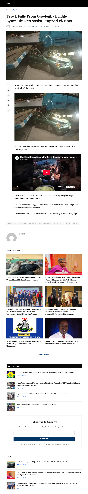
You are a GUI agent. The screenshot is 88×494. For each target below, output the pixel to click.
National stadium (20, 223)
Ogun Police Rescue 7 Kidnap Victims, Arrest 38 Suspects (36, 404)
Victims (75, 223)
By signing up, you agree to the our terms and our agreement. (45, 444)
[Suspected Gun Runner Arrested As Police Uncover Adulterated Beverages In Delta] (11, 374)
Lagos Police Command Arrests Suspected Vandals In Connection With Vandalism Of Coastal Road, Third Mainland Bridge (48, 384)
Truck (68, 223)
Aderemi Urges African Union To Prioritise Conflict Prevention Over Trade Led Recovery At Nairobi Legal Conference (23, 311)
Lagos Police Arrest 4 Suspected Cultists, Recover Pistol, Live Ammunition (42, 394)
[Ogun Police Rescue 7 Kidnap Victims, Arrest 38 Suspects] (11, 407)
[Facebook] (8, 90)
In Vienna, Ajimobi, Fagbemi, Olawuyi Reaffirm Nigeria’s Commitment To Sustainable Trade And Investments (60, 311)
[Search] (79, 3)
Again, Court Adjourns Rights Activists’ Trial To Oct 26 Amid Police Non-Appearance (24, 278)
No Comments (45, 26)
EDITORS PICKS (13, 366)
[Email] (8, 110)
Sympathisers (58, 223)
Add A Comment (44, 354)
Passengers (47, 223)
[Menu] (9, 3)
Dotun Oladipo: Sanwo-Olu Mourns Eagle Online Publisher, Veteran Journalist (61, 342)
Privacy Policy (57, 444)
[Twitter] (8, 95)
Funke (15, 26)
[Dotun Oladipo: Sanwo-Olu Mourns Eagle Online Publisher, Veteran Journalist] (63, 328)
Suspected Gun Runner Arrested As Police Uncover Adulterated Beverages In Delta (45, 372)
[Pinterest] (8, 105)
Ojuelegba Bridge (35, 223)
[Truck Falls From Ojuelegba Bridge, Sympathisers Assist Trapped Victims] (44, 55)
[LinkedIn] (8, 100)
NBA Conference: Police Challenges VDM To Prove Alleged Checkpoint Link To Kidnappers (23, 343)
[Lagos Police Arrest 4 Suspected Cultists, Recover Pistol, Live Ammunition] (11, 396)
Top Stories (32, 26)
